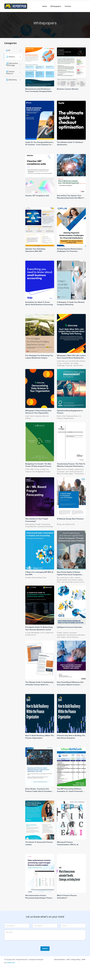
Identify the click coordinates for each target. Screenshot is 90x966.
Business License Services (68, 89)
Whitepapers (56, 6)
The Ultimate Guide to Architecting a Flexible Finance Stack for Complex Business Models (39, 684)
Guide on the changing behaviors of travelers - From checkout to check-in (39, 144)
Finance (11, 57)
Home (44, 6)
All (9, 50)
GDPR (83, 959)
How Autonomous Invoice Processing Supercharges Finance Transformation (39, 897)
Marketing (12, 80)
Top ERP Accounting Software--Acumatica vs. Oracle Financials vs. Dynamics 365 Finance (71, 791)
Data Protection (59, 959)
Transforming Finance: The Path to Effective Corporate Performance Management (71, 466)
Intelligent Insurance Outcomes (69, 627)
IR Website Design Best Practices (70, 519)
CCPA (68, 959)
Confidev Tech (10, 962)
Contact (68, 6)
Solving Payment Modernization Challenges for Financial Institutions (69, 251)
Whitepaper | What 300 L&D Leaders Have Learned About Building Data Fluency (71, 358)
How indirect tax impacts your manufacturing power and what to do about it (71, 198)
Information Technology (12, 64)
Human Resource (10, 72)
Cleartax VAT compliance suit (37, 195)
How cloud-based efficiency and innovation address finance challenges (70, 684)
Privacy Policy (75, 959)
